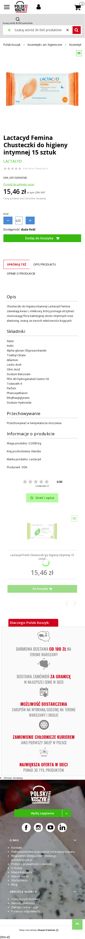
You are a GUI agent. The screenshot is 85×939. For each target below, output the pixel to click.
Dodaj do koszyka (39, 238)
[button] (6, 7)
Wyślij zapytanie (49, 813)
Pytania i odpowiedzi (25, 911)
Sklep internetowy (37, 930)
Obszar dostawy (13, 778)
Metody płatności (23, 903)
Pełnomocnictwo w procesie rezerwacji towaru (43, 852)
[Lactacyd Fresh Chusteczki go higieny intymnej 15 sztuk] (42, 531)
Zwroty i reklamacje (24, 907)
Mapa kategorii (21, 872)
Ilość (6, 213)
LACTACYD (12, 161)
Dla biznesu (19, 880)
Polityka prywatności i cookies (31, 864)
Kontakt (16, 847)
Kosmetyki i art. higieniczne (45, 45)
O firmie (16, 868)
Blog (14, 884)
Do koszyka (40, 589)
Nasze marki (20, 876)
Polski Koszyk (11, 45)
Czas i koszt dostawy (25, 899)
